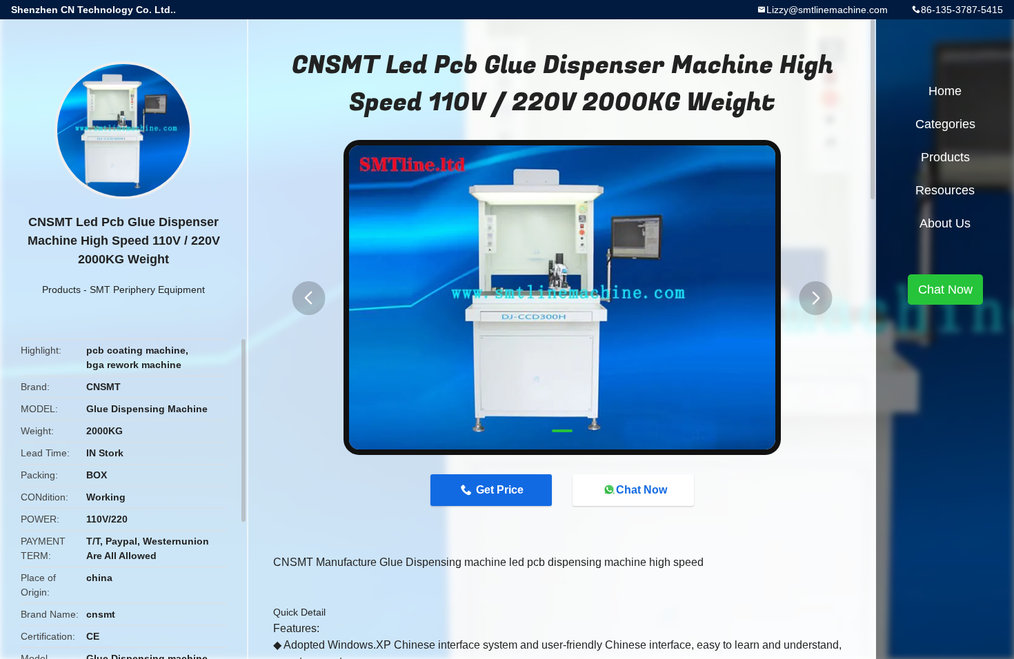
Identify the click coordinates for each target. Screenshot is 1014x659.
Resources (945, 190)
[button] (308, 298)
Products (61, 289)
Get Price (500, 490)
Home (945, 91)
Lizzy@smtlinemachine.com (827, 9)
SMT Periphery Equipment (147, 289)
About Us (945, 223)
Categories (945, 124)
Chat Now (641, 490)
